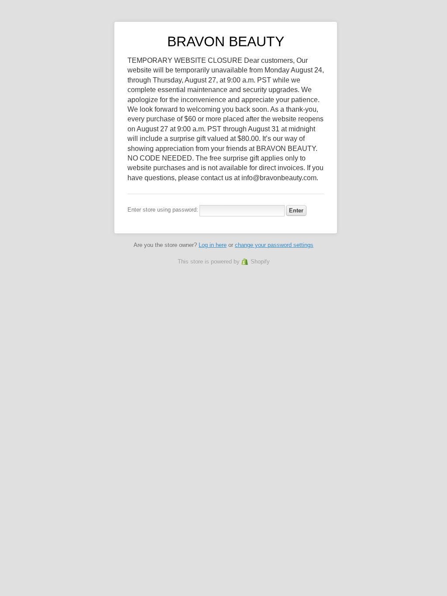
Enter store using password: (162, 209)
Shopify (260, 261)
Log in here (213, 245)
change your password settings (274, 245)
